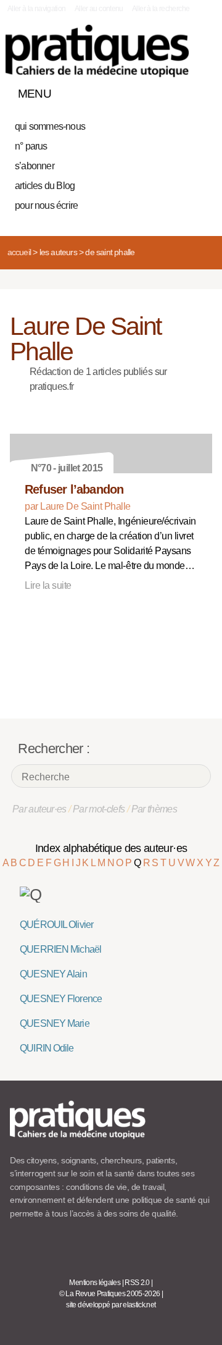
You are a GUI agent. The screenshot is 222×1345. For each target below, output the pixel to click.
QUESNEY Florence (61, 998)
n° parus (31, 146)
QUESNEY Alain (53, 974)
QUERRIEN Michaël (60, 949)
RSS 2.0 (137, 1282)
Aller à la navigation (36, 8)
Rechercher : (53, 748)
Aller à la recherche (160, 8)
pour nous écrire (46, 205)
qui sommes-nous (50, 126)
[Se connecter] (199, 91)
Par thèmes (154, 809)
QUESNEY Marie (54, 1023)
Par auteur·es (39, 809)
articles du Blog (45, 185)
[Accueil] (97, 51)
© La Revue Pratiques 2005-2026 (109, 1293)
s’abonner (34, 166)
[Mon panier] (157, 91)
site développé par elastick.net (110, 1305)
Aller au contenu (99, 8)
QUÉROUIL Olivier (56, 924)
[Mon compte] (178, 91)
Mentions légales (94, 1282)
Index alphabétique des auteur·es (111, 848)
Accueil (19, 252)
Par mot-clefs (99, 809)
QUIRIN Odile (47, 1048)
